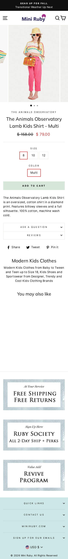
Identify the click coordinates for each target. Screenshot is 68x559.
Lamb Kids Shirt (52, 198)
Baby (46, 267)
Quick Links (34, 503)
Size (34, 148)
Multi (34, 172)
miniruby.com (34, 526)
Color (34, 165)
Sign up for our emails (34, 538)
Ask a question (34, 227)
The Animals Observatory (34, 112)
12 (43, 155)
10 (33, 155)
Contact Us (34, 514)
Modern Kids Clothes (19, 267)
